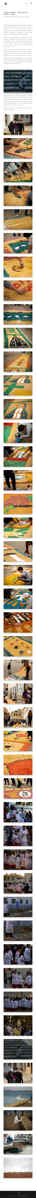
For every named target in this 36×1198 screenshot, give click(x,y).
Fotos (27, 17)
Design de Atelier (22, 1195)
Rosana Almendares (10, 17)
